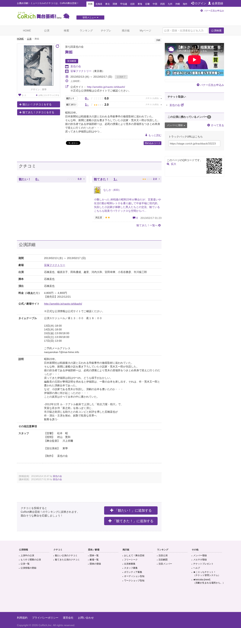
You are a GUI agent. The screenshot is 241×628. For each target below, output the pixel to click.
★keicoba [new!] (209, 581)
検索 (66, 30)
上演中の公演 (27, 555)
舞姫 (69, 52)
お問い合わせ (86, 617)
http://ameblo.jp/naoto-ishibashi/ (106, 86)
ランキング (86, 30)
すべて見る (217, 125)
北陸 (132, 4)
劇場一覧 (94, 559)
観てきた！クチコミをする (38, 112)
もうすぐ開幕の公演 (31, 559)
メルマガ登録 (200, 559)
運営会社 (68, 617)
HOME (27, 30)
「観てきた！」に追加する (133, 521)
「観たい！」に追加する (133, 510)
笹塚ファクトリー (81, 71)
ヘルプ (196, 568)
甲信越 (123, 4)
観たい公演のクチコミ (66, 555)
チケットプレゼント (203, 563)
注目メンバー (165, 563)
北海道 (98, 4)
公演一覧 (25, 563)
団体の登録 (95, 563)
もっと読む (155, 135)
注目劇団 (163, 559)
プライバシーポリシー (45, 617)
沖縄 (177, 4)
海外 (185, 4)
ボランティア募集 (133, 572)
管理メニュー (89, 17)
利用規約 (22, 617)
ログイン (200, 3)
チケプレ (106, 30)
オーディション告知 (134, 576)
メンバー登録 (200, 555)
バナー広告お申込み (214, 10)
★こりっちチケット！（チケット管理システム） (206, 574)
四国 (162, 4)
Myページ (145, 30)
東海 (140, 4)
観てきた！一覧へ (147, 225)
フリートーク (131, 559)
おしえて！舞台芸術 (134, 555)
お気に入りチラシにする (48, 95)
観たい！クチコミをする (37, 104)
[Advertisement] (120, 599)
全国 (90, 4)
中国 (155, 4)
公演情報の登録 (28, 568)
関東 (115, 4)
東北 (107, 4)
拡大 (173, 163)
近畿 (147, 4)
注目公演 (163, 555)
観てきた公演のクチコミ (67, 559)
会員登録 (217, 3)
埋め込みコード (152, 143)
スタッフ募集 (131, 568)
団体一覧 (94, 555)
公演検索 (216, 30)
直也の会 (75, 66)
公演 (46, 30)
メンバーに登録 (175, 125)
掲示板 (126, 30)
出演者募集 (129, 563)
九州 (170, 4)
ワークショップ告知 (134, 580)
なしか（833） (112, 189)
